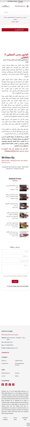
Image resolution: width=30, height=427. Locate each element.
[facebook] (3, 384)
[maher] (20, 6)
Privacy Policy (15, 418)
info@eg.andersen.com (11, 151)
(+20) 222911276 (8, 342)
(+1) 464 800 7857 (8, 345)
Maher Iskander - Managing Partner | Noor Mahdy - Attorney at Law (15, 161)
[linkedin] (6, 384)
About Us (4, 360)
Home (5, 17)
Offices (17, 376)
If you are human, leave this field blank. (17, 286)
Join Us (3, 376)
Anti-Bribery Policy (25, 418)
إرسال (15, 281)
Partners (17, 373)
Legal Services (18, 360)
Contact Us (5, 352)
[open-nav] (27, 6)
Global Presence (6, 373)
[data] (28, 424)
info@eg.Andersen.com (12, 348)
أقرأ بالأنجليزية (19, 30)
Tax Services (5, 363)
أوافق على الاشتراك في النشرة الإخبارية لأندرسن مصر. (15, 275)
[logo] (8, 6)
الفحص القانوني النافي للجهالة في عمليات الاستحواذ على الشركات (12, 214)
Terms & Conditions (5, 418)
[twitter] (10, 384)
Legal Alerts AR (11, 17)
